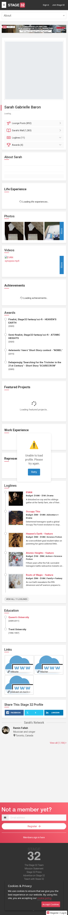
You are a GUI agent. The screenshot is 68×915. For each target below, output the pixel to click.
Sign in (46, 5)
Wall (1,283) (21, 130)
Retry (34, 471)
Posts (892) (21, 123)
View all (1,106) (57, 743)
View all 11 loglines (16, 599)
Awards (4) (17, 145)
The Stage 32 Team (34, 865)
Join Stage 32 (58, 5)
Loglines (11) (18, 137)
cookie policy (44, 898)
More (61, 231)
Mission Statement (34, 868)
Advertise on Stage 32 (34, 875)
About (7, 15)
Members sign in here (34, 837)
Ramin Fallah (20, 727)
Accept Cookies (51, 904)
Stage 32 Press (34, 872)
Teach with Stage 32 (34, 879)
